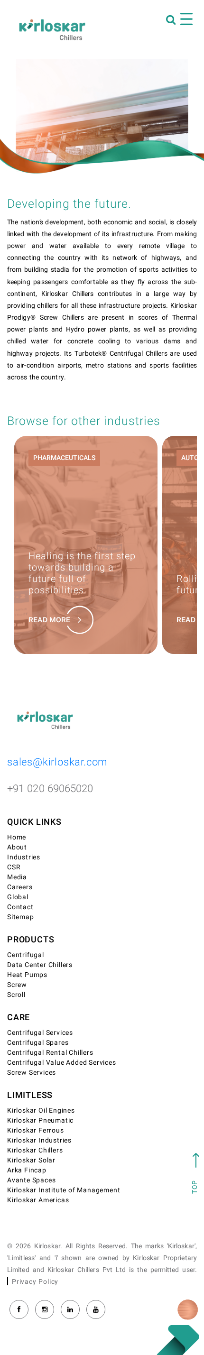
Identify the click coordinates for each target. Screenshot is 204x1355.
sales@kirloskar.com (57, 762)
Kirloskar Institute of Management (63, 1190)
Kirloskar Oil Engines (41, 1110)
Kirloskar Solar (31, 1160)
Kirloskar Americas (38, 1200)
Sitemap (20, 917)
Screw (17, 985)
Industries (23, 857)
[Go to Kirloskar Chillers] (52, 29)
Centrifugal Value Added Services (61, 1063)
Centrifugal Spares (37, 1043)
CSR (13, 867)
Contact (20, 907)
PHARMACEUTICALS (64, 458)
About (17, 847)
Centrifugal (25, 955)
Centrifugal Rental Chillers (50, 1053)
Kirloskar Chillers (35, 1150)
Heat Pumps (27, 975)
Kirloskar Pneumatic (40, 1120)
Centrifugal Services (40, 1033)
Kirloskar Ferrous (35, 1130)
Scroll (16, 995)
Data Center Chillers (40, 965)
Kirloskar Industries (39, 1140)
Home (16, 837)
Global (17, 897)
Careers (20, 887)
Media (17, 877)
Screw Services (31, 1073)
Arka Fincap (26, 1170)
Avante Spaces (31, 1180)
